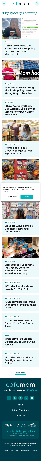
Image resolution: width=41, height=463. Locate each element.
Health (7, 335)
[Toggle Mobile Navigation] (4, 3)
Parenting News (10, 222)
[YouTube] (32, 398)
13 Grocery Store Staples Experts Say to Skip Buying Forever (20, 341)
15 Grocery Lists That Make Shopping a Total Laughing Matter (20, 304)
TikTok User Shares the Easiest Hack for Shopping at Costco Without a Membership (20, 50)
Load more (20, 372)
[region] (20, 192)
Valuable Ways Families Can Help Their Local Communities (19, 228)
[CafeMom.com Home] (20, 3)
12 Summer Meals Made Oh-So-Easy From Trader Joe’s (19, 323)
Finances (8, 42)
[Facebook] (9, 398)
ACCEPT (27, 196)
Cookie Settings (13, 196)
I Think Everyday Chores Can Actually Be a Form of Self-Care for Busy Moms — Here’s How (20, 110)
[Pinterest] (20, 398)
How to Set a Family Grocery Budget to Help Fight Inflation (18, 150)
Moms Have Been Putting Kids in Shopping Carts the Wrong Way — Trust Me (20, 90)
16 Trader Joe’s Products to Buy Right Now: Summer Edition (20, 360)
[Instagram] (26, 398)
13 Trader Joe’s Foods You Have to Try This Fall (19, 288)
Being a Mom (9, 84)
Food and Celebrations (12, 144)
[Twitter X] (14, 398)
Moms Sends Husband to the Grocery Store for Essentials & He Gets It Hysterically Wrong (19, 269)
